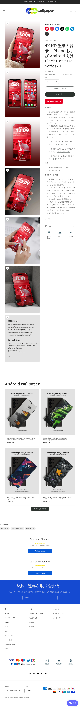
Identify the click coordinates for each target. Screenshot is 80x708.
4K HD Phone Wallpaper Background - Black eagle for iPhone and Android (21, 498)
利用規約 (32, 622)
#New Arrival (30, 528)
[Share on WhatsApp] (67, 29)
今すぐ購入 (60, 94)
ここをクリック (58, 159)
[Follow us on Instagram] (52, 29)
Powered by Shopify (24, 697)
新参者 (7, 622)
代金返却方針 (33, 618)
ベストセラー (9, 636)
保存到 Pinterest (55, 101)
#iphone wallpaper (17, 528)
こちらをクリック (60, 144)
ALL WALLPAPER (10, 618)
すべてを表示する (40, 509)
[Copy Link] (47, 34)
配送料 (51, 74)
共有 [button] (48, 219)
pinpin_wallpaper (14, 697)
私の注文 (32, 627)
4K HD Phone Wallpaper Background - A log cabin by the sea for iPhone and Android (21, 438)
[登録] (55, 597)
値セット (8, 627)
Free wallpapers (10, 644)
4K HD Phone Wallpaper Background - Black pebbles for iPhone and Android (57, 498)
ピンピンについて (58, 613)
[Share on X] (62, 29)
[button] (4, 10)
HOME (7, 613)
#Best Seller (4, 528)
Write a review (40, 551)
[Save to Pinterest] (47, 29)
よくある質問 (57, 618)
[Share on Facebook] (57, 29)
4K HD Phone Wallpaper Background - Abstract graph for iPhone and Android (55, 438)
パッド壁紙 (8, 640)
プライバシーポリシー (36, 613)
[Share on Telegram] (72, 29)
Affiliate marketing (10, 649)
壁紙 (6, 631)
